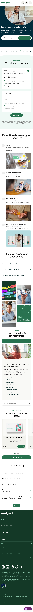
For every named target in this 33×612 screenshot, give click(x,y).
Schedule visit (15, 115)
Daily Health (4, 529)
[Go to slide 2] (15, 453)
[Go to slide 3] (17, 453)
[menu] (30, 2)
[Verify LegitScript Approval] (3, 585)
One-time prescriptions (9, 403)
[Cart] (26, 2)
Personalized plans (8, 341)
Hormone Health (5, 536)
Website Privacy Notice (15, 594)
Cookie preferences (4, 598)
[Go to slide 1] (14, 453)
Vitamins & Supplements (7, 525)
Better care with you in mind (10, 264)
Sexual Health (4, 532)
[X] (21, 567)
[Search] (22, 2)
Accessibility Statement (5, 594)
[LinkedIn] (8, 567)
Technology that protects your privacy (13, 275)
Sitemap (26, 596)
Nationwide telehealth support (11, 269)
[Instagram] (3, 567)
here (2, 576)
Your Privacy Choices (20, 596)
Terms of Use (23, 594)
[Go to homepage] (5, 3)
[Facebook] (12, 567)
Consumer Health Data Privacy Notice (8, 596)
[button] (30, 558)
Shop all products (17, 457)
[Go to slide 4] (18, 453)
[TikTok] (17, 567)
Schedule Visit (23, 38)
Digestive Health (5, 522)
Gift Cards (3, 539)
